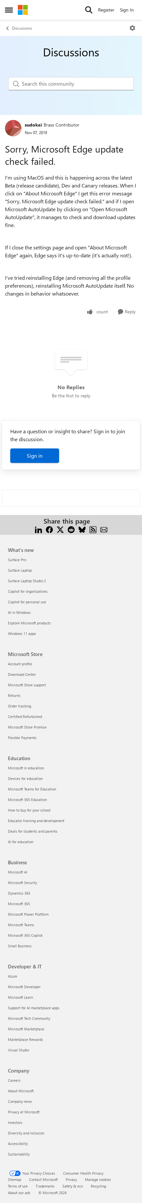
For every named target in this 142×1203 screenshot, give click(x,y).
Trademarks (45, 1186)
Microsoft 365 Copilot (25, 935)
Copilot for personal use (27, 601)
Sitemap (14, 1179)
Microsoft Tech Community (29, 1018)
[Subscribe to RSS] (92, 529)
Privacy (71, 1179)
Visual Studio (18, 1049)
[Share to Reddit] (71, 529)
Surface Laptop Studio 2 (27, 580)
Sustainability (19, 1154)
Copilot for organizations (28, 591)
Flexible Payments (22, 737)
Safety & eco (72, 1186)
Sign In (127, 10)
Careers (14, 1080)
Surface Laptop (20, 570)
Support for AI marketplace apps (33, 1007)
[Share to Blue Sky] (82, 529)
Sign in (35, 455)
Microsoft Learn (20, 997)
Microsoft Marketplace (26, 1028)
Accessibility (18, 1143)
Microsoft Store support (27, 684)
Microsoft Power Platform (28, 914)
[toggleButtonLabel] (132, 28)
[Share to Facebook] (49, 529)
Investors (15, 1122)
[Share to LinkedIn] (38, 529)
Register (106, 10)
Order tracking (19, 705)
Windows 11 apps (22, 633)
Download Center (22, 674)
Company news (20, 1101)
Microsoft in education (26, 767)
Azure (12, 976)
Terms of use (18, 1186)
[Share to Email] (103, 529)
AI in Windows (19, 612)
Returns (14, 695)
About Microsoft (21, 1090)
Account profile (20, 663)
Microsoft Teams (21, 924)
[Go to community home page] (23, 10)
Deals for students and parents (32, 831)
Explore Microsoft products (29, 622)
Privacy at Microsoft (24, 1111)
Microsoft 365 (19, 903)
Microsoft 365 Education (27, 799)
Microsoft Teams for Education (32, 789)
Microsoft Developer (24, 986)
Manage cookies (98, 1179)
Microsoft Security (22, 882)
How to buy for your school (29, 810)
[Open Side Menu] (9, 10)
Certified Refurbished (25, 716)
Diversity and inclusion (26, 1133)
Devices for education (25, 778)
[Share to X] (60, 529)
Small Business (20, 945)
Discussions (22, 28)
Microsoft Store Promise (27, 727)
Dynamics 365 (19, 893)
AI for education (20, 841)
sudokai (33, 125)
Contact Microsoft (43, 1179)
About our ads (19, 1192)
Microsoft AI (17, 872)
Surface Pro (17, 559)
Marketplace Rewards (25, 1039)
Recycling (98, 1186)
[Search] (89, 10)
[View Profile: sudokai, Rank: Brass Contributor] (13, 128)
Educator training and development (36, 820)
